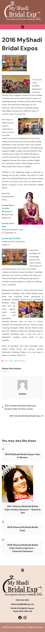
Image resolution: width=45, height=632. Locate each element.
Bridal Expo (20, 361)
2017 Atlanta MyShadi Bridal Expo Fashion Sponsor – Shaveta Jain (22, 509)
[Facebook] (20, 617)
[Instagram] (24, 617)
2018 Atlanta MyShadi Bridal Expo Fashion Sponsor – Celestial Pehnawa (22, 548)
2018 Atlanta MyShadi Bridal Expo (22, 529)
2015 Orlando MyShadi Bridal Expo (25, 416)
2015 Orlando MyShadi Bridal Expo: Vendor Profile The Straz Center (20, 407)
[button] (22, 26)
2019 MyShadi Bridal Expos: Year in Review (22, 456)
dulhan (22, 393)
